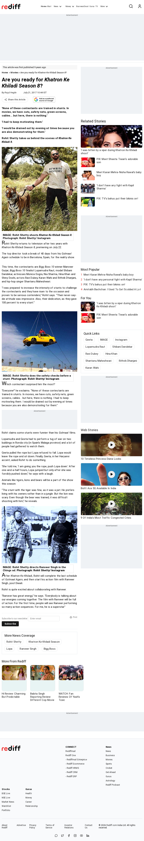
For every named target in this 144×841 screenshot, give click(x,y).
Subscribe (10, 623)
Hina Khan (111, 353)
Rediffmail (71, 751)
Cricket (109, 768)
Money (68, 6)
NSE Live (6, 797)
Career (28, 802)
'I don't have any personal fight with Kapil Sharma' (113, 279)
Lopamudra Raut (95, 346)
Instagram (121, 339)
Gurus (92, 6)
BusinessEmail (82, 6)
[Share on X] (62, 835)
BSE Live (6, 793)
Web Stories (89, 430)
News (56, 6)
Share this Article (16, 99)
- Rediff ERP (71, 776)
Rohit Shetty (13, 641)
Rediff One (71, 755)
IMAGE (104, 339)
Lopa (9, 648)
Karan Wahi (92, 367)
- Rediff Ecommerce (75, 764)
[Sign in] (139, 6)
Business (110, 755)
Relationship (31, 806)
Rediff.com (111, 825)
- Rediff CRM (71, 772)
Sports (109, 764)
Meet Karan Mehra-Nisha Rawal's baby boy (108, 274)
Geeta (89, 339)
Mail (49, 6)
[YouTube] (81, 835)
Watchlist (6, 806)
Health (28, 793)
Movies (14, 72)
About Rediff (5, 826)
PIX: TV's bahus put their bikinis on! (104, 284)
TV (96, 6)
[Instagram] (75, 835)
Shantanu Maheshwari (99, 360)
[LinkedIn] (87, 835)
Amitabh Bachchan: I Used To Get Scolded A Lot (112, 289)
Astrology (110, 780)
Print (75, 617)
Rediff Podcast (113, 785)
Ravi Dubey (92, 353)
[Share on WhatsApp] (56, 835)
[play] (111, 444)
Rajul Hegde (10, 92)
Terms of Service (49, 826)
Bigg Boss (49, 648)
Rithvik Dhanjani (128, 360)
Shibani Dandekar (122, 346)
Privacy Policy (32, 826)
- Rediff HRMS (72, 768)
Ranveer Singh (28, 648)
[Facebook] (68, 835)
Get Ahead (111, 772)
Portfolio (6, 810)
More (102, 6)
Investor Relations (69, 826)
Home (43, 6)
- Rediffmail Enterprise (76, 759)
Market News (8, 802)
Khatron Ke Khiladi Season (44, 641)
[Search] (130, 6)
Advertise (21, 825)
